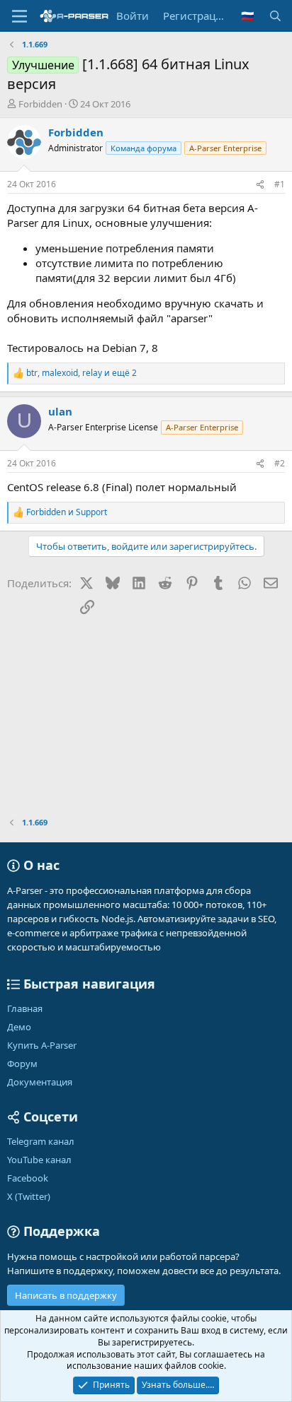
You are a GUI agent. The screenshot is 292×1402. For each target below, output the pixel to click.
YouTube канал (39, 1159)
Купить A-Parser (42, 1045)
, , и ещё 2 (81, 373)
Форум (22, 1063)
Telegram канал (40, 1141)
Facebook (27, 1178)
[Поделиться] (260, 185)
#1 (279, 184)
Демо (19, 1026)
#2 (279, 463)
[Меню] (19, 16)
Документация (39, 1082)
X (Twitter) (28, 1196)
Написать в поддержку (66, 1295)
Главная (25, 1008)
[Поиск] (275, 16)
